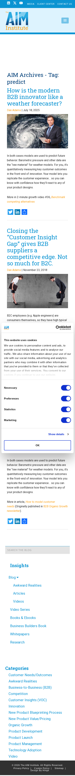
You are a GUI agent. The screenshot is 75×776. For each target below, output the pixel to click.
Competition (18, 694)
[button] (65, 20)
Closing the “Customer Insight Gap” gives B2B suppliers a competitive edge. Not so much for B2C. (37, 247)
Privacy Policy (22, 768)
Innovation (17, 706)
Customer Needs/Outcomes (30, 675)
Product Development (25, 731)
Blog (13, 577)
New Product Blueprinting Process (35, 712)
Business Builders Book (28, 626)
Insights (19, 565)
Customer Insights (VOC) (28, 700)
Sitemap (60, 768)
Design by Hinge (40, 770)
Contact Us (64, 4)
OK (38, 445)
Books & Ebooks (23, 618)
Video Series (20, 609)
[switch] (66, 398)
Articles (19, 593)
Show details (56, 434)
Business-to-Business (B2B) (30, 687)
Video (13, 756)
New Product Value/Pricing (30, 719)
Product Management (25, 744)
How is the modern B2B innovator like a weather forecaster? (35, 96)
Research (17, 642)
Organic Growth (20, 725)
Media (30, 4)
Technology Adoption (25, 750)
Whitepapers (19, 634)
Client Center (46, 4)
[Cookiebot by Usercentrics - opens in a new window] (55, 328)
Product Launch (21, 737)
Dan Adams (14, 110)
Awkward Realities (27, 585)
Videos (18, 601)
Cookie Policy (43, 768)
